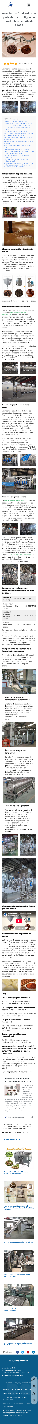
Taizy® (19, 1360)
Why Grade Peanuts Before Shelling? (18, 1242)
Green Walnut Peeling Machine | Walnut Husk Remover (16, 1173)
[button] (28, 5)
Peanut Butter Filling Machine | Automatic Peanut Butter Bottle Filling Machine (19, 1208)
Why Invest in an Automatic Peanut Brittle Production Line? (18, 1344)
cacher (14, 119)
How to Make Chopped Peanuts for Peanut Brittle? (18, 1310)
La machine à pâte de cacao (20, 555)
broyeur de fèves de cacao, (15, 501)
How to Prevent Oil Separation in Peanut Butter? (17, 1276)
